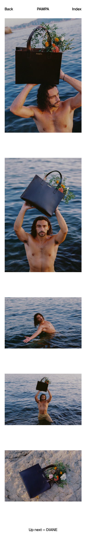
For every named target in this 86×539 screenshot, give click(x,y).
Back (9, 9)
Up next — (43, 530)
